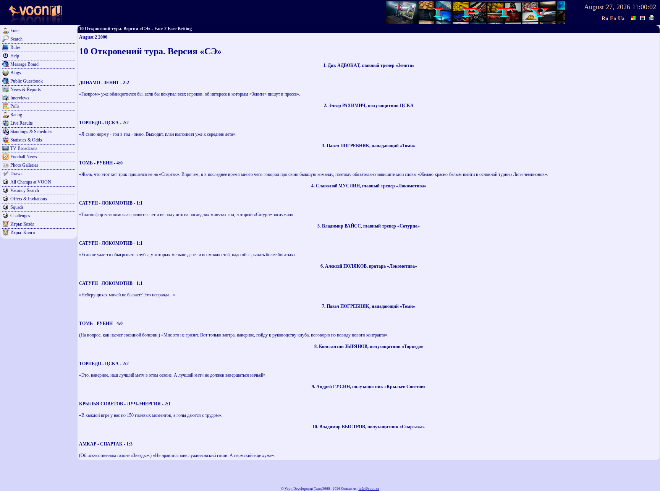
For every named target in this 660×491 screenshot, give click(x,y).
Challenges (20, 215)
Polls (14, 106)
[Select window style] (643, 17)
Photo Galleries (24, 165)
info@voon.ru (369, 489)
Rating (16, 114)
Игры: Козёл (22, 224)
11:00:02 (644, 7)
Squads (17, 207)
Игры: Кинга (22, 232)
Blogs (15, 72)
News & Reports (25, 89)
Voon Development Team (303, 489)
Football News (23, 156)
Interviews (19, 98)
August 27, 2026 (607, 7)
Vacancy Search (24, 190)
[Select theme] (633, 17)
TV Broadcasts (23, 148)
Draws (16, 173)
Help (14, 56)
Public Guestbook (26, 81)
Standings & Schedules (31, 131)
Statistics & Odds (26, 140)
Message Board (24, 64)
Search (16, 39)
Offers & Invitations (28, 199)
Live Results (21, 123)
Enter (15, 30)
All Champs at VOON (30, 182)
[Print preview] (652, 17)
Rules (15, 47)
